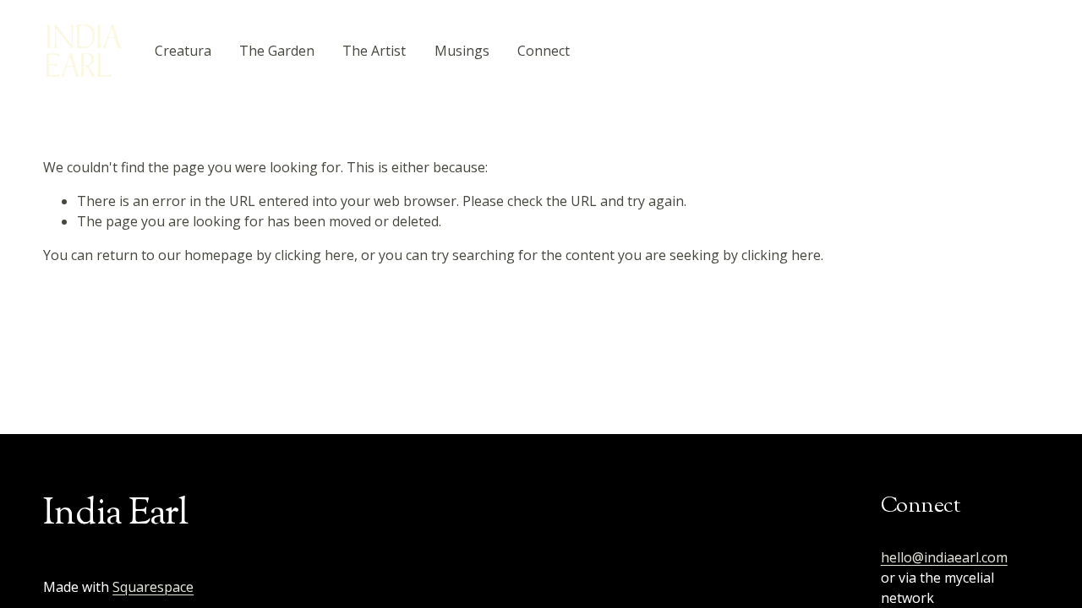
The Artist (374, 50)
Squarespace (153, 587)
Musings (461, 50)
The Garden (276, 50)
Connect (543, 50)
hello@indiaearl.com (944, 557)
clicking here (314, 255)
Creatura (183, 50)
